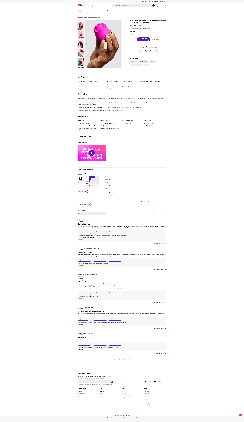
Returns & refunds (81, 397)
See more (111, 192)
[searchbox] (93, 213)
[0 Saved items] (162, 5)
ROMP (145, 65)
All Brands (124, 393)
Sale (132, 10)
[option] (103, 44)
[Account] (160, 5)
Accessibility (146, 406)
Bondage (126, 10)
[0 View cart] (165, 5)
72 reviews (138, 25)
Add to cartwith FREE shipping (144, 39)
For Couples (100, 10)
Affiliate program (147, 403)
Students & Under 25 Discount (127, 395)
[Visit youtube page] (159, 381)
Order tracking (80, 399)
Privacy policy (146, 399)
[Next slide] (120, 44)
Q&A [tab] (84, 174)
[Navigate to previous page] (114, 359)
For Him (93, 10)
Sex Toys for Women (143, 61)
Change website (122, 420)
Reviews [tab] (80, 173)
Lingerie (108, 10)
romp (99, 17)
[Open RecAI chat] (240, 415)
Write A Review (83, 191)
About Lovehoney (147, 391)
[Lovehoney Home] (85, 5)
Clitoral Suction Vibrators (92, 17)
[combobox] (133, 5)
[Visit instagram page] (155, 381)
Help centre (80, 391)
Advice (146, 10)
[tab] (89, 399)
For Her (86, 10)
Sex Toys (80, 10)
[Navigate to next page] (129, 359)
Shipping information (81, 393)
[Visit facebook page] (145, 381)
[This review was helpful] (165, 243)
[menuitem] (80, 10)
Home (79, 17)
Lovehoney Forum (103, 395)
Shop (123, 388)
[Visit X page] (150, 381)
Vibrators (85, 17)
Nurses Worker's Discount (126, 399)
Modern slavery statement (148, 405)
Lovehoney (122, 13)
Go (111, 381)
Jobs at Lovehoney (147, 395)
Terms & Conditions (147, 397)
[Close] (165, 417)
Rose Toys (133, 61)
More (145, 388)
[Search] (153, 5)
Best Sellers (139, 10)
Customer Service (82, 388)
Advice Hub (102, 391)
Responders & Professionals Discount (128, 401)
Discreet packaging (81, 395)
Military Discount (125, 397)
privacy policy (109, 384)
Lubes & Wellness (117, 10)
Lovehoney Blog (102, 393)
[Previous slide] (86, 44)
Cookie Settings (147, 401)
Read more (129, 227)
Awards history (146, 393)
